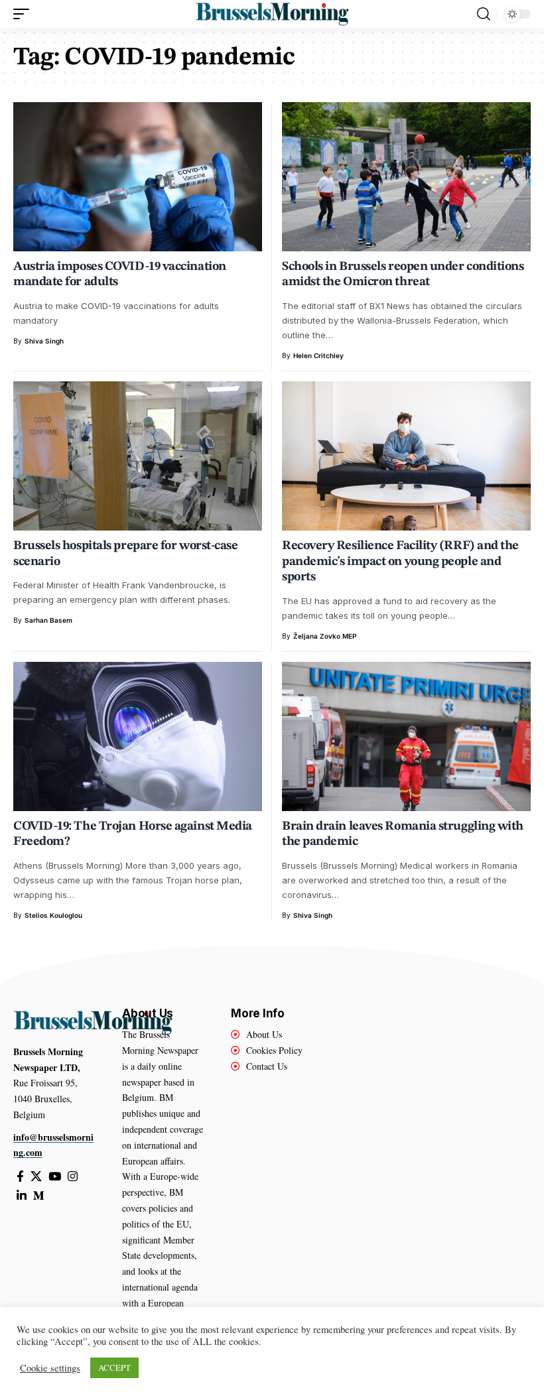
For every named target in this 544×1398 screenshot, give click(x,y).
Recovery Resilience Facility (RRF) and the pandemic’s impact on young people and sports (400, 562)
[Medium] (39, 1196)
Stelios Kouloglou (53, 915)
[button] (24, 14)
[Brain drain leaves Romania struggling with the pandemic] (406, 736)
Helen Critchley (318, 355)
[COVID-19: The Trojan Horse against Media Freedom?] (137, 736)
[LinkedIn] (21, 1196)
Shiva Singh (44, 341)
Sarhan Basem (48, 620)
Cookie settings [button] (50, 1368)
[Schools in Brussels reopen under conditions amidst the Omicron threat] (406, 176)
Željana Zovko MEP (324, 636)
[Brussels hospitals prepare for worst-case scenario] (137, 456)
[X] (36, 1176)
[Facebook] (20, 1176)
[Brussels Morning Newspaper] (271, 14)
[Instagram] (72, 1176)
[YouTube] (54, 1176)
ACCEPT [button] (114, 1367)
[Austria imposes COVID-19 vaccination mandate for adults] (137, 176)
